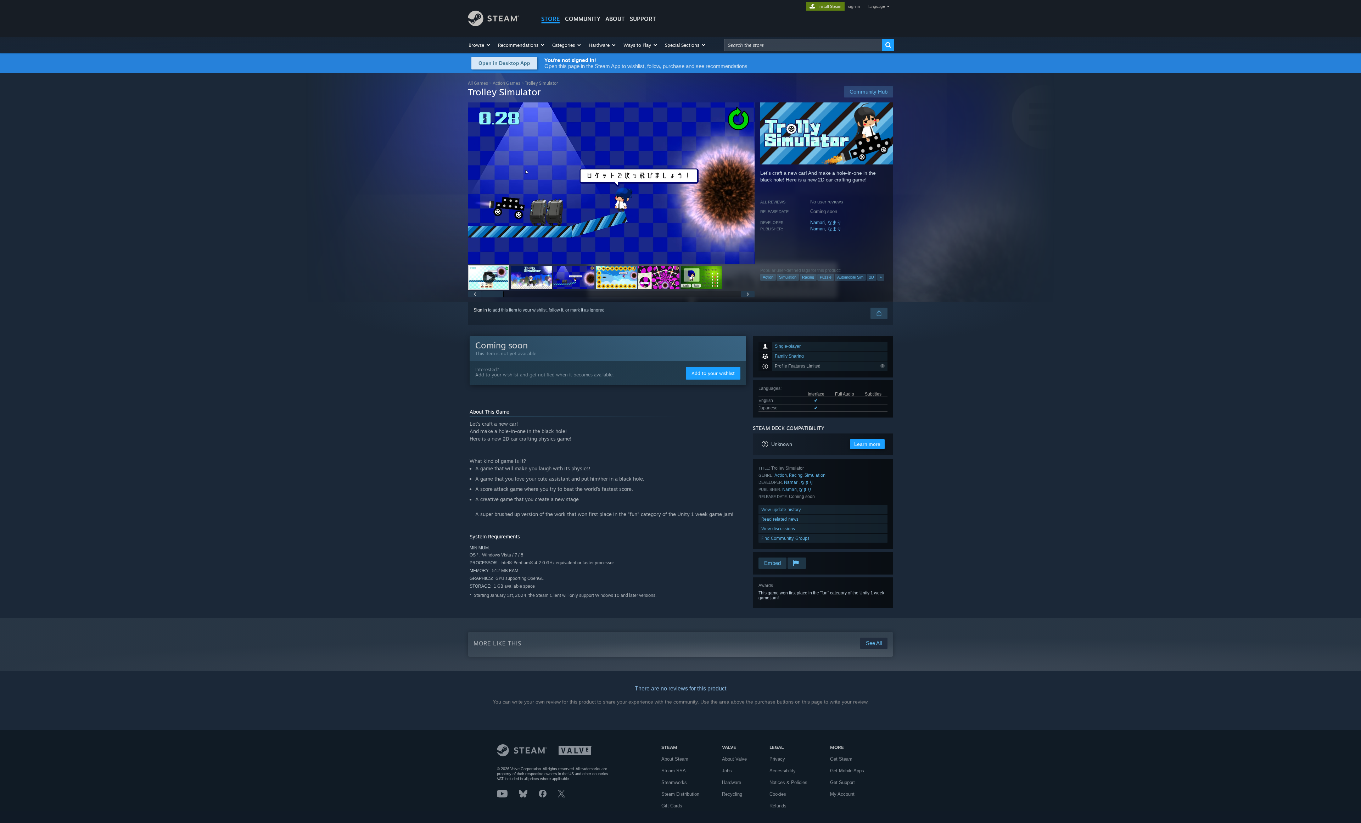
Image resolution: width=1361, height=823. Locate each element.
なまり (834, 222)
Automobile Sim (850, 277)
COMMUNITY (582, 18)
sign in (854, 6)
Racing (808, 277)
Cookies (777, 794)
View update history (781, 509)
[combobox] (803, 45)
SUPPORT (643, 18)
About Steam (674, 759)
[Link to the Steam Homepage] (493, 24)
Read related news (780, 519)
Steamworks (674, 782)
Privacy (777, 759)
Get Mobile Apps (847, 770)
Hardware (731, 782)
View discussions (778, 528)
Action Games (506, 83)
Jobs (727, 770)
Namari (817, 222)
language (876, 6)
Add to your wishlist (713, 373)
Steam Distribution (680, 794)
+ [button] (881, 277)
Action (768, 277)
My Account (842, 794)
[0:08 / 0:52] (611, 183)
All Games (478, 83)
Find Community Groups (785, 538)
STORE (550, 18)
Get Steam (841, 759)
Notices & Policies (788, 782)
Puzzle (825, 277)
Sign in (480, 310)
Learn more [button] (867, 444)
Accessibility (782, 770)
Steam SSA (673, 770)
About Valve (734, 759)
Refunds (777, 805)
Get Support (842, 782)
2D (871, 277)
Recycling (732, 794)
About (615, 18)
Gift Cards (671, 805)
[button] (479, 45)
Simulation (787, 277)
